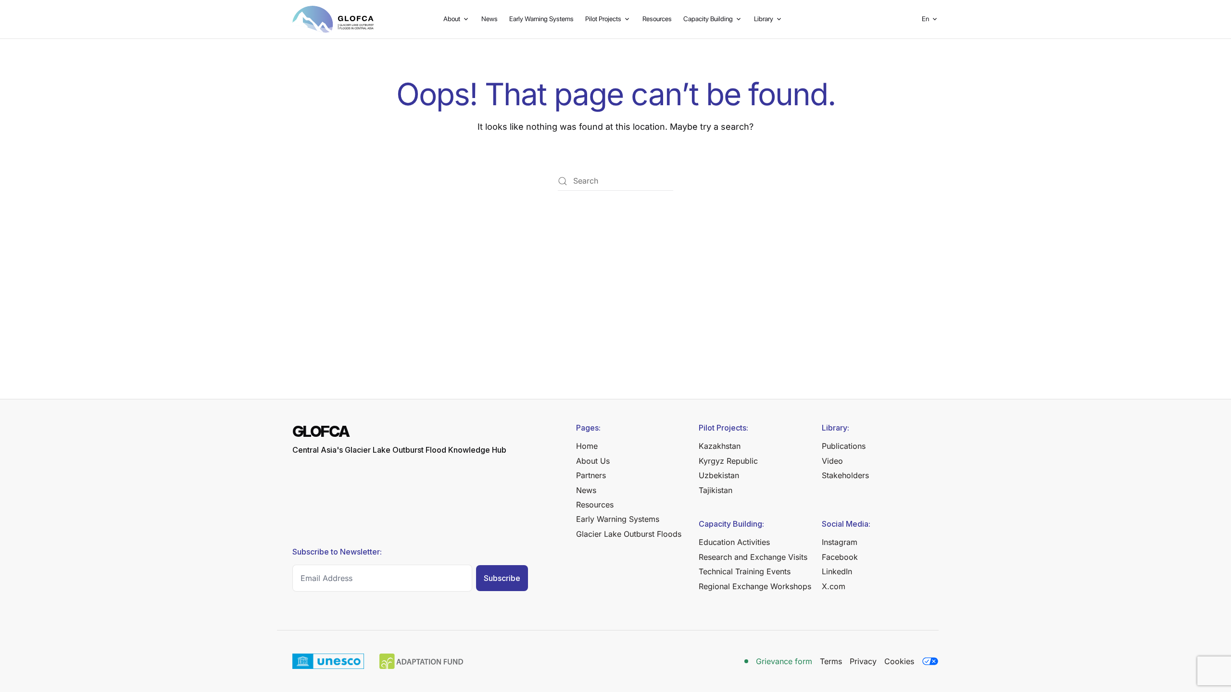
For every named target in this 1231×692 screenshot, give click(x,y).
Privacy (863, 661)
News (489, 19)
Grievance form (784, 661)
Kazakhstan (720, 446)
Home (587, 446)
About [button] (451, 19)
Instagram (839, 542)
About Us (593, 461)
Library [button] (763, 19)
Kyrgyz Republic (728, 461)
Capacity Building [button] (708, 19)
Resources (657, 19)
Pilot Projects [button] (603, 19)
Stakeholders (845, 475)
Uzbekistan (719, 475)
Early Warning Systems (541, 19)
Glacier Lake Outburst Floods (628, 534)
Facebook (840, 557)
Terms (831, 661)
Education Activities (734, 542)
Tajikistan (715, 490)
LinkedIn (837, 571)
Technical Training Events (745, 571)
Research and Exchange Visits (753, 557)
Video (832, 461)
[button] (930, 19)
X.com (833, 586)
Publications (844, 446)
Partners (591, 475)
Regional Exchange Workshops (755, 586)
